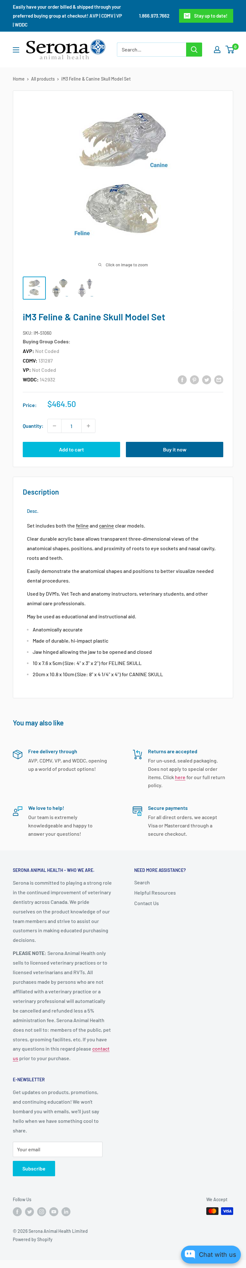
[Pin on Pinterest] (194, 379)
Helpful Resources (155, 892)
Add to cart (71, 449)
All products (43, 79)
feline (82, 525)
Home (19, 79)
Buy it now (174, 449)
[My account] (217, 49)
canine (106, 525)
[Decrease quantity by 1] (54, 426)
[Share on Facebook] (182, 379)
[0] (230, 49)
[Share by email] (218, 379)
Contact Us (146, 903)
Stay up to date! (210, 16)
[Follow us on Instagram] (41, 1211)
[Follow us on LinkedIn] (66, 1211)
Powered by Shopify (33, 1239)
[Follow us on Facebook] (17, 1211)
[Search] (194, 50)
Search (142, 882)
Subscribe (33, 1168)
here (180, 777)
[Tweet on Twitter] (206, 379)
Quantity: (33, 426)
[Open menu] (16, 49)
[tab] (33, 511)
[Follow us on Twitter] (29, 1211)
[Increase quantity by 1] (88, 426)
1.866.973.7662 (154, 16)
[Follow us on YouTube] (53, 1211)
